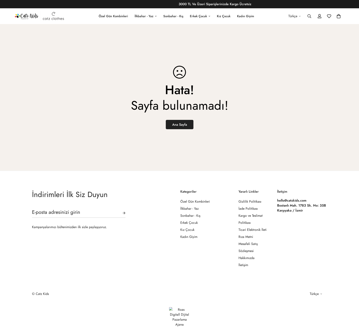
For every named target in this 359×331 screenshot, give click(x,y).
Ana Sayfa (179, 124)
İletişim (243, 265)
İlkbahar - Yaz (144, 16)
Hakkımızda (246, 258)
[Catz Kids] (39, 16)
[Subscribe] (120, 213)
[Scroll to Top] (351, 308)
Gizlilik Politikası (250, 201)
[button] (338, 16)
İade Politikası (248, 208)
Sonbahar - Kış (173, 16)
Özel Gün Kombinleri (113, 16)
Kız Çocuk (223, 16)
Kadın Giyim (245, 16)
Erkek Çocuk (198, 16)
